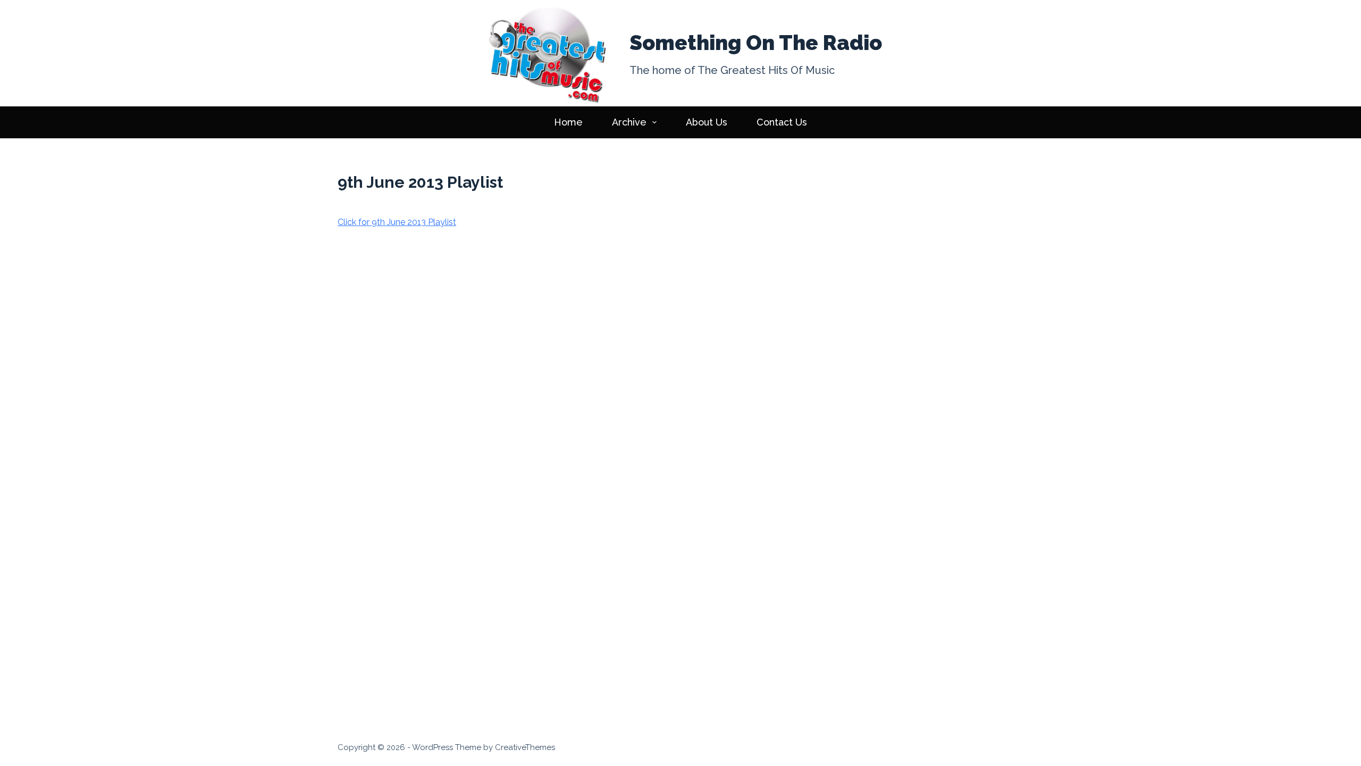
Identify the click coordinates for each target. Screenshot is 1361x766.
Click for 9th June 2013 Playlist (397, 222)
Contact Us (782, 122)
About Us (706, 122)
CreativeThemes (525, 747)
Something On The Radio (755, 42)
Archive (629, 122)
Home (568, 122)
